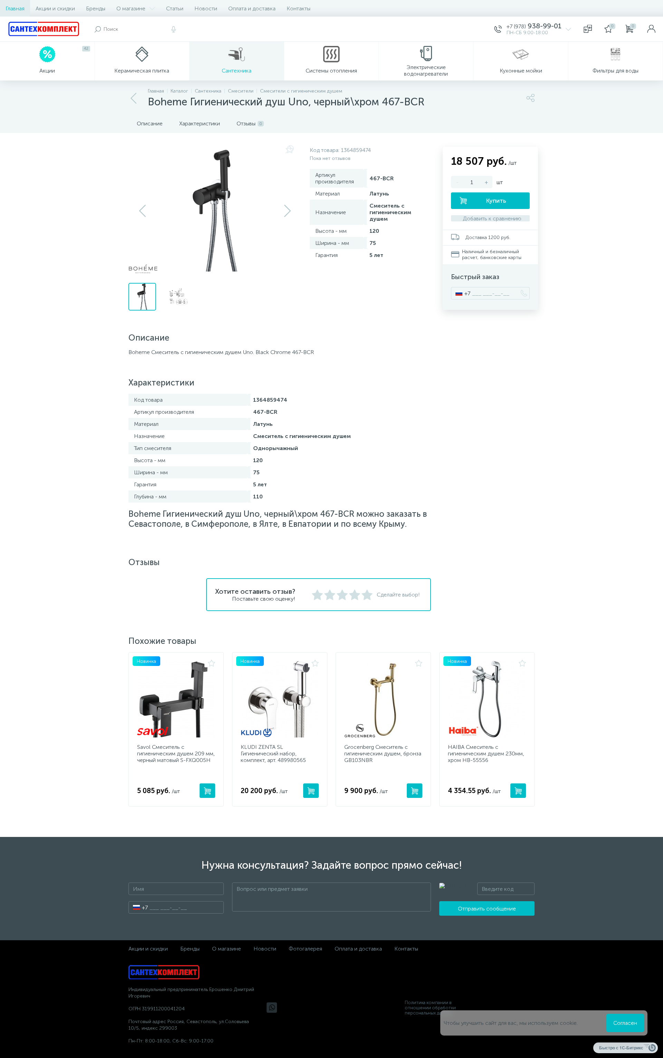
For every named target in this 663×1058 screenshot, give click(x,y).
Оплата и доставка (252, 8)
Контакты (298, 8)
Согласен (625, 1023)
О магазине (130, 8)
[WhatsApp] (272, 1007)
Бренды (95, 8)
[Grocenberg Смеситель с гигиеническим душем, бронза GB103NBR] (383, 699)
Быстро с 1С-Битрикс (621, 1048)
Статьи (174, 8)
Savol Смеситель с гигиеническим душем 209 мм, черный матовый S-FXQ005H (176, 753)
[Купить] (207, 790)
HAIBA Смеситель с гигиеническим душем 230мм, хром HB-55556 (486, 753)
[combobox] (460, 293)
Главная (15, 8)
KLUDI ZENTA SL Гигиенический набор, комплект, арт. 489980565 (273, 753)
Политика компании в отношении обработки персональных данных (430, 1008)
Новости (205, 8)
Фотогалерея (305, 948)
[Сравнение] (587, 29)
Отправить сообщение (487, 908)
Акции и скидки (55, 8)
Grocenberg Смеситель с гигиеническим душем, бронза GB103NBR (382, 753)
